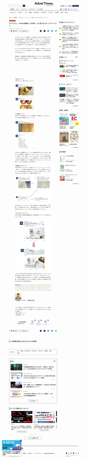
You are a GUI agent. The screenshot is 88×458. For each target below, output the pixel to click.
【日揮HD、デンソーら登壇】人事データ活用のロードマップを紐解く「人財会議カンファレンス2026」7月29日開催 (72, 101)
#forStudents (36, 12)
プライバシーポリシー (38, 453)
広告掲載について (63, 6)
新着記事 (12, 9)
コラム (17, 9)
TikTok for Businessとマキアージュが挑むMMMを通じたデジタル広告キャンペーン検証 (39, 377)
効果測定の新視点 (73, 144)
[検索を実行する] (24, 6)
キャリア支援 (39, 9)
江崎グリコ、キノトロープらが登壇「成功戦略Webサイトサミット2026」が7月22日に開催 (72, 95)
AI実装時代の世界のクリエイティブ (63, 145)
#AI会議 (30, 12)
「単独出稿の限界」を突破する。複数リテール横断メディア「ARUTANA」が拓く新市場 (72, 71)
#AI (25, 12)
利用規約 (24, 453)
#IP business (43, 12)
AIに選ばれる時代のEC (72, 127)
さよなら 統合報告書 (69, 156)
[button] (41, 31)
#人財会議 (57, 12)
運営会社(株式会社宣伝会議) (49, 453)
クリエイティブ (32, 9)
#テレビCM (51, 12)
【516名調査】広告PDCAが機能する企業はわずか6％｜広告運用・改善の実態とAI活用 (44, 427)
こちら (23, 313)
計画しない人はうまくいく (70, 165)
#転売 (66, 12)
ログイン (75, 6)
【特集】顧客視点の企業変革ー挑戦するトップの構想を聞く (72, 66)
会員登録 (70, 6)
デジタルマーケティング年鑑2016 (41, 39)
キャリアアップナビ (69, 60)
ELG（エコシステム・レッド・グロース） (71, 175)
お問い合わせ (30, 453)
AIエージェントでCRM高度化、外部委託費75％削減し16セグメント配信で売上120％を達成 (21, 427)
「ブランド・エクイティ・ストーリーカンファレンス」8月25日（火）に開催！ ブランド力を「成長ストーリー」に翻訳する (72, 89)
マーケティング (24, 9)
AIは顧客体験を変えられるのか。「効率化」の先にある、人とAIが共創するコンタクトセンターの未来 (38, 368)
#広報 (62, 12)
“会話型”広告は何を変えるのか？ (63, 127)
